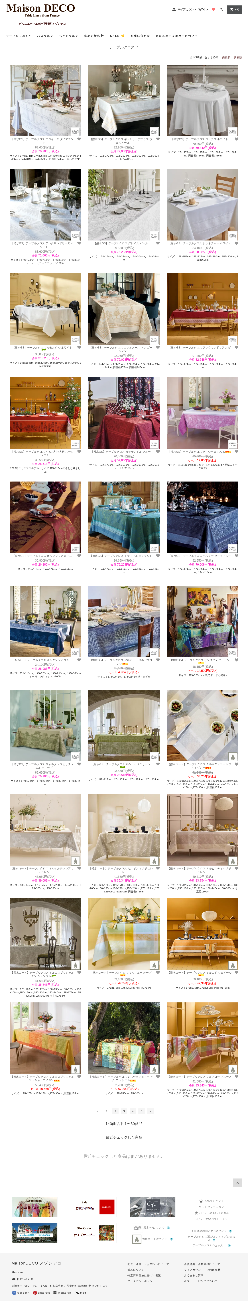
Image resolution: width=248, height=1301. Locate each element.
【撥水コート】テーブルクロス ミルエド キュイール (199, 972)
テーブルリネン (17, 35)
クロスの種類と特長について (209, 1231)
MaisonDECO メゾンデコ (36, 1263)
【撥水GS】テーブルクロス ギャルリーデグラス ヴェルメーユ (121, 141)
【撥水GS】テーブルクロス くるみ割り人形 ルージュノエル (42, 453)
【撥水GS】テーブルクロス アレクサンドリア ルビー (199, 349)
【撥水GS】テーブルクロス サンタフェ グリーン (199, 660)
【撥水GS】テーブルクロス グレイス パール (120, 243)
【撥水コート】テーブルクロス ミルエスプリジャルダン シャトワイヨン (42, 1078)
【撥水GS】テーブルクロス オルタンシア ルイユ (42, 555)
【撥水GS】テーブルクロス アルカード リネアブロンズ (121, 661)
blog (83, 1292)
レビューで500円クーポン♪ (211, 1219)
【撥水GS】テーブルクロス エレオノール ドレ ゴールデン (121, 349)
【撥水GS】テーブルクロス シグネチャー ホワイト (199, 243)
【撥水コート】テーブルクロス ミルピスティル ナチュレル (199, 870)
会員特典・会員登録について (202, 1264)
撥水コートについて (154, 1238)
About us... (19, 1272)
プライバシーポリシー (141, 1281)
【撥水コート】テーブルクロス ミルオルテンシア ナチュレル (42, 870)
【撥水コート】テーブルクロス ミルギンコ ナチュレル (121, 870)
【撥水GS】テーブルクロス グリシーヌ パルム (196, 451)
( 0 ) (237, 9)
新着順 (238, 57)
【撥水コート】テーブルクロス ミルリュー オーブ (120, 972)
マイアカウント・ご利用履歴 (202, 1270)
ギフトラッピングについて (200, 1281)
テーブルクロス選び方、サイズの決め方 (211, 1238)
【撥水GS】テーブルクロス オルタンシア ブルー (42, 660)
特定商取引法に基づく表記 (144, 1275)
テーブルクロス (122, 47)
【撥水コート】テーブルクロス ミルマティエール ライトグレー (199, 766)
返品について (135, 1270)
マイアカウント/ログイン (193, 9)
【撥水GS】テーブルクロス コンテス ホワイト (199, 139)
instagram (64, 1292)
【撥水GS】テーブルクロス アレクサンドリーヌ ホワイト (42, 245)
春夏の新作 (92, 35)
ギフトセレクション (211, 1207)
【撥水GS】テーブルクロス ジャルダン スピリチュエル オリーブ (42, 766)
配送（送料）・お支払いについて (148, 1264)
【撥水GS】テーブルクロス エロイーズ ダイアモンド (42, 141)
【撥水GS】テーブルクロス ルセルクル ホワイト (42, 347)
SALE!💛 (117, 35)
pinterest (44, 1292)
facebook (23, 1292)
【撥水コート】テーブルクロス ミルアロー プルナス (199, 1076)
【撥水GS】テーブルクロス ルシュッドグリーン (120, 764)
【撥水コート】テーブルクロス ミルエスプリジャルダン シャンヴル (42, 974)
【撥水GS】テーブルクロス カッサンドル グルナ (121, 451)
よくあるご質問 (194, 1275)
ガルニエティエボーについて (177, 35)
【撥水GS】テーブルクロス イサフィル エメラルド (121, 555)
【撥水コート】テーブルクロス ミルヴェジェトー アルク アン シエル (121, 1078)
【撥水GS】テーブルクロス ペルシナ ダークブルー (199, 555)
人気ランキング (214, 1201)
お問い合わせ (140, 35)
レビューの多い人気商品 (213, 1213)
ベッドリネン (69, 35)
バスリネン (45, 35)
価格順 (226, 57)
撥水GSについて (154, 1227)
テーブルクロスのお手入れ (209, 1245)
